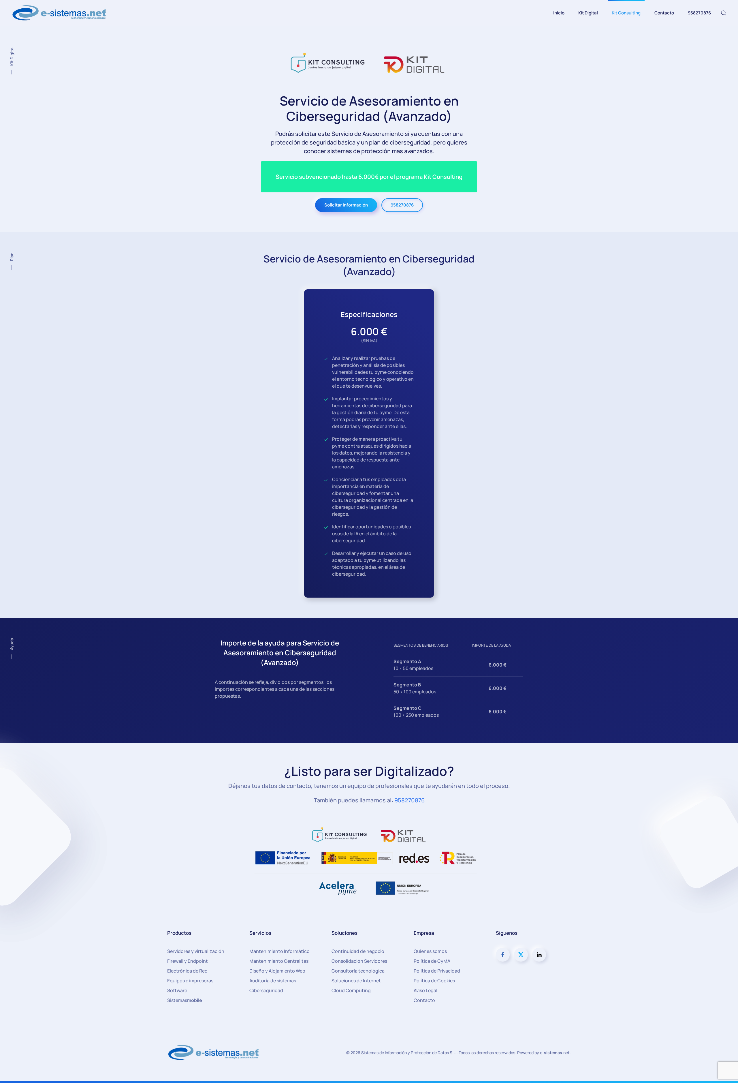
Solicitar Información (346, 205)
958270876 (699, 13)
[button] (723, 13)
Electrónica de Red (187, 971)
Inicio (558, 13)
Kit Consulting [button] (626, 13)
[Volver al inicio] (60, 13)
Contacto (664, 13)
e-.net (555, 1052)
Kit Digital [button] (588, 13)
